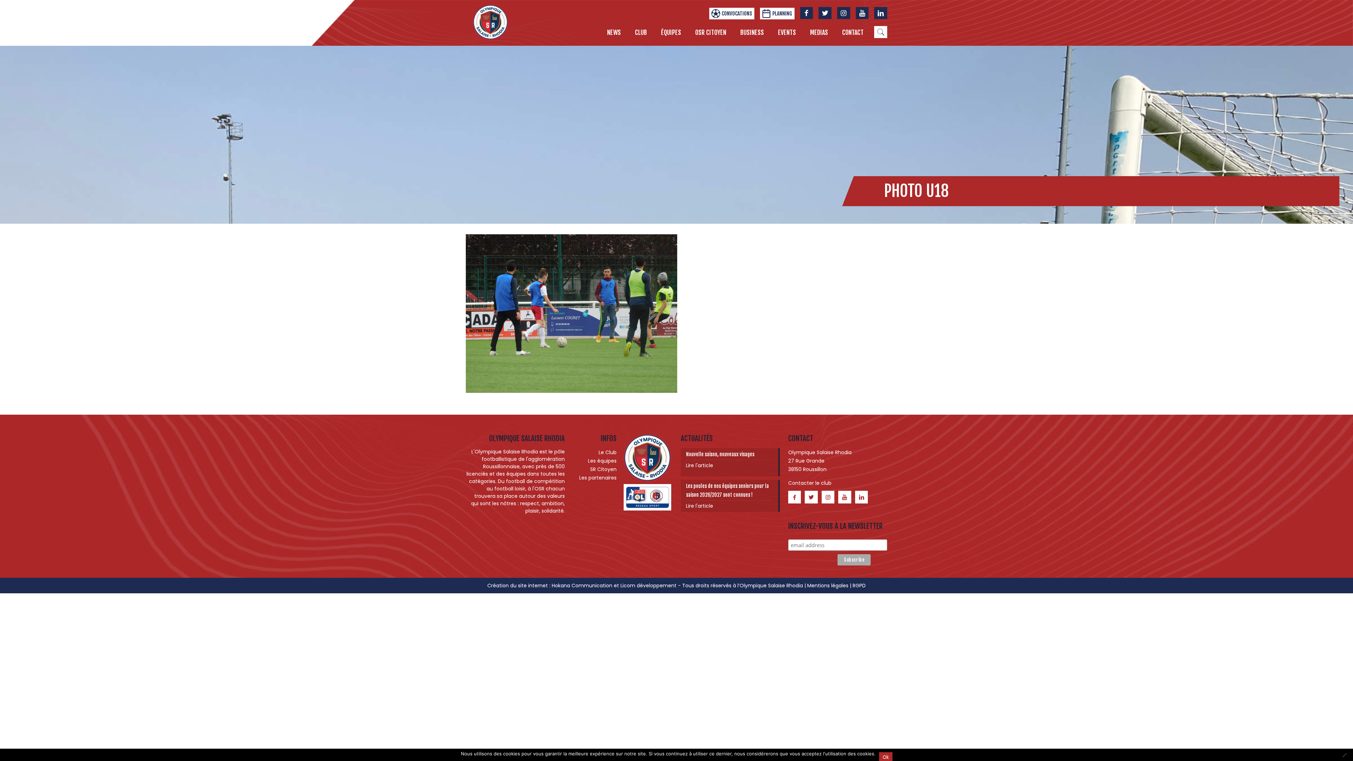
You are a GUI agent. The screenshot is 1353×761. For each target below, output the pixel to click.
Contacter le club (810, 483)
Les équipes (602, 460)
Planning (782, 13)
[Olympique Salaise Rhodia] (490, 22)
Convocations (737, 13)
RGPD (859, 585)
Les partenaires (598, 477)
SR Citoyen (603, 469)
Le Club (608, 452)
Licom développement (648, 585)
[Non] (1344, 755)
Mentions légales (827, 585)
